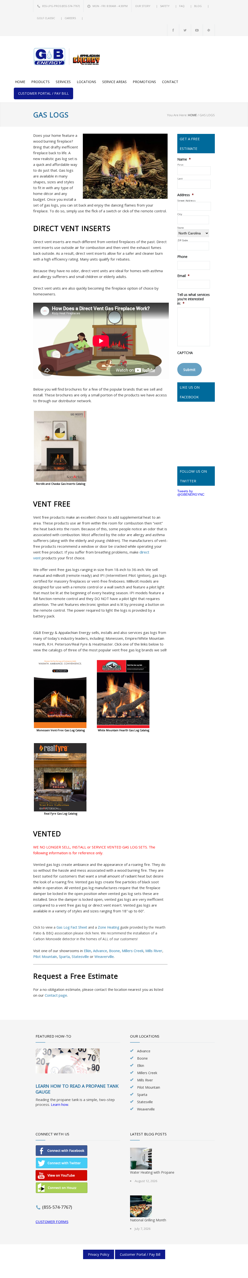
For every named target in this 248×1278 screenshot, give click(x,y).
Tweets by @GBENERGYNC (190, 492)
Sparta (64, 956)
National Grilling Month (148, 1220)
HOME (192, 115)
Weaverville (104, 956)
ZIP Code (183, 240)
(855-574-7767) (71, 6)
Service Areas (114, 81)
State (181, 228)
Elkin (87, 950)
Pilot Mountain (45, 956)
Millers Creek (132, 950)
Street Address (186, 201)
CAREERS (71, 18)
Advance (100, 950)
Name (184, 159)
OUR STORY (143, 6)
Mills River (153, 950)
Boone (114, 950)
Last (180, 178)
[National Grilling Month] (141, 1206)
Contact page (56, 995)
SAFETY (165, 6)
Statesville (80, 956)
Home (20, 81)
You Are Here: (177, 115)
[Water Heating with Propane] (141, 1159)
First (180, 165)
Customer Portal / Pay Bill (43, 93)
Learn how (59, 1104)
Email (183, 276)
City (180, 214)
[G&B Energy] (68, 56)
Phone (182, 256)
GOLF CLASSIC (46, 18)
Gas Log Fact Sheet (71, 927)
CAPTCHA (185, 353)
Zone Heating (108, 927)
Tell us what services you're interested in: (193, 299)
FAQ (182, 6)
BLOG (198, 6)
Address (185, 195)
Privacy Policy (98, 1254)
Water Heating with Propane (152, 1172)
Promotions (144, 81)
